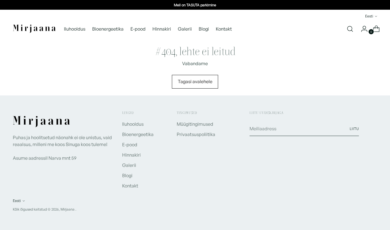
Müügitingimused (195, 124)
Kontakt (130, 186)
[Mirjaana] (34, 29)
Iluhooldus (133, 124)
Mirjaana (68, 209)
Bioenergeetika (138, 134)
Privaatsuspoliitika (196, 134)
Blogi (127, 175)
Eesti (369, 16)
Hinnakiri (131, 155)
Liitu (354, 128)
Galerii (129, 165)
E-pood (129, 144)
